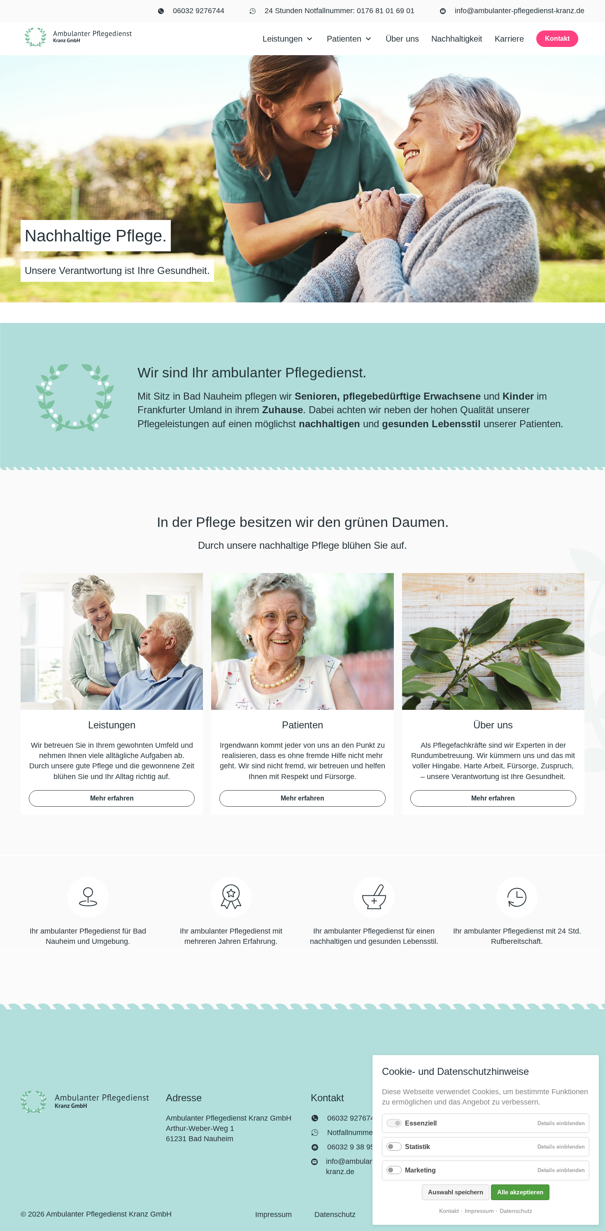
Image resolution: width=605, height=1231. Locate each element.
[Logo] (78, 37)
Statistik (417, 1146)
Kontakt (449, 1211)
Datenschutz (516, 1211)
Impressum (479, 1211)
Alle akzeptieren (520, 1192)
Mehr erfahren (112, 798)
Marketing (420, 1170)
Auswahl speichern (455, 1192)
